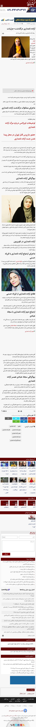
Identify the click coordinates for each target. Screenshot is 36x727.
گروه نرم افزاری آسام (14, 720)
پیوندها (13, 706)
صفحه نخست (31, 699)
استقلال (15, 507)
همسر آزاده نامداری (16, 433)
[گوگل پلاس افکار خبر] (21, 725)
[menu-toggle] (2, 6)
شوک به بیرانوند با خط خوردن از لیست (5, 471)
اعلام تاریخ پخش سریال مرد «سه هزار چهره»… (22, 471)
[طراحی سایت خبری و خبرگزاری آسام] (25, 711)
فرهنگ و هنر (4, 24)
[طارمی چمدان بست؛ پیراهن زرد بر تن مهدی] (13, 464)
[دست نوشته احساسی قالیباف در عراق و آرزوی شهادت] (22, 479)
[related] (3, 33)
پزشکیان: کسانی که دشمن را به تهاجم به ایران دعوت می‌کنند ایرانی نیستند (18, 562)
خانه (9, 24)
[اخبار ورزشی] (22, 503)
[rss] (23, 725)
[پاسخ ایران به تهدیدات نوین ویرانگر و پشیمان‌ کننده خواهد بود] (13, 479)
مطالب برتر (31, 498)
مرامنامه (25, 706)
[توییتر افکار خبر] (16, 725)
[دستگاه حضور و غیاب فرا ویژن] (22, 684)
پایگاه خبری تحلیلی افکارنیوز (11, 716)
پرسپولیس (6, 507)
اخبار (34, 507)
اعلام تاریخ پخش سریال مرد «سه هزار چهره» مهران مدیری (21, 572)
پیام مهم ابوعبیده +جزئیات (27, 577)
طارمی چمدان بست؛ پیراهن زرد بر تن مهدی (13, 471)
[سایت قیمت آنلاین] (18, 20)
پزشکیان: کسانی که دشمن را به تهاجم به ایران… (31, 471)
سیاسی (24, 699)
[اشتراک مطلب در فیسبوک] (23, 418)
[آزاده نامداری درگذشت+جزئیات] (23, 421)
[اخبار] (31, 503)
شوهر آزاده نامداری (16, 430)
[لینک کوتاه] (2, 411)
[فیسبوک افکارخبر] (19, 725)
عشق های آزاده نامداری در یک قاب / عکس (23, 91)
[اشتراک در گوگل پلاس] (31, 418)
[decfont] (18, 411)
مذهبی (10, 701)
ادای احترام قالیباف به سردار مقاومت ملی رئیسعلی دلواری (21, 567)
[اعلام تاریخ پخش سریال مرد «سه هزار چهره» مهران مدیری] (22, 464)
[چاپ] (6, 411)
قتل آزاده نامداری (6, 430)
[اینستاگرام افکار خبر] (14, 725)
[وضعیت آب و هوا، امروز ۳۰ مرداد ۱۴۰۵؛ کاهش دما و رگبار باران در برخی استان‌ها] (4, 479)
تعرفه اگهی (6, 706)
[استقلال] (13, 503)
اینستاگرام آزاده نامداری (15, 440)
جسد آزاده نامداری (16, 437)
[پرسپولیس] (4, 503)
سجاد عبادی (13, 325)
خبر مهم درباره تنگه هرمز (28, 564)
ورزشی (18, 699)
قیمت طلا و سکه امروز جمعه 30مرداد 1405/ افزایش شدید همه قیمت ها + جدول (18, 665)
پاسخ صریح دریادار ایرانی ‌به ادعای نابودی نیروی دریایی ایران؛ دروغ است (18, 582)
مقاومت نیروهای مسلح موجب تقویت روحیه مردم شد (22, 671)
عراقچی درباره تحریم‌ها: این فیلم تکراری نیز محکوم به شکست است (19, 584)
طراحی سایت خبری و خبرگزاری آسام (16, 711)
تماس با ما (19, 706)
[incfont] (21, 411)
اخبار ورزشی (23, 507)
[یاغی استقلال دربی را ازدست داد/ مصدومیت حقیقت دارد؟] (31, 479)
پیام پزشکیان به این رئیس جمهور (26, 574)
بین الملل (6, 699)
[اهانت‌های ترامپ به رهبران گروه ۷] (31, 517)
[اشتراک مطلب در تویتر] (16, 418)
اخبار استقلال (23, 694)
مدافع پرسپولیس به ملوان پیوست (26, 569)
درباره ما (31, 706)
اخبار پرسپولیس (30, 694)
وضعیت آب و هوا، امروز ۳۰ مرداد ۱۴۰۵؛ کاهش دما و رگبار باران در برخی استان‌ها (19, 661)
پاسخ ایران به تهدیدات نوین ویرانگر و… (14, 487)
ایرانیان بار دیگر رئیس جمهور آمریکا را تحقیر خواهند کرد (21, 579)
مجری (19, 426)
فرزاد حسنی (19, 261)
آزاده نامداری (33, 42)
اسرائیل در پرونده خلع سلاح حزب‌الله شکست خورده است (21, 673)
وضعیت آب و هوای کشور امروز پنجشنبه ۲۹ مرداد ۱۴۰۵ (22, 668)
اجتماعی (25, 701)
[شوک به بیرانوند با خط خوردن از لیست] (4, 464)
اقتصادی (12, 699)
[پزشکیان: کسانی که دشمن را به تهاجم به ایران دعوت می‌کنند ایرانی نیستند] (31, 464)
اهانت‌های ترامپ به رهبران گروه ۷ (31, 524)
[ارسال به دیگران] (4, 411)
